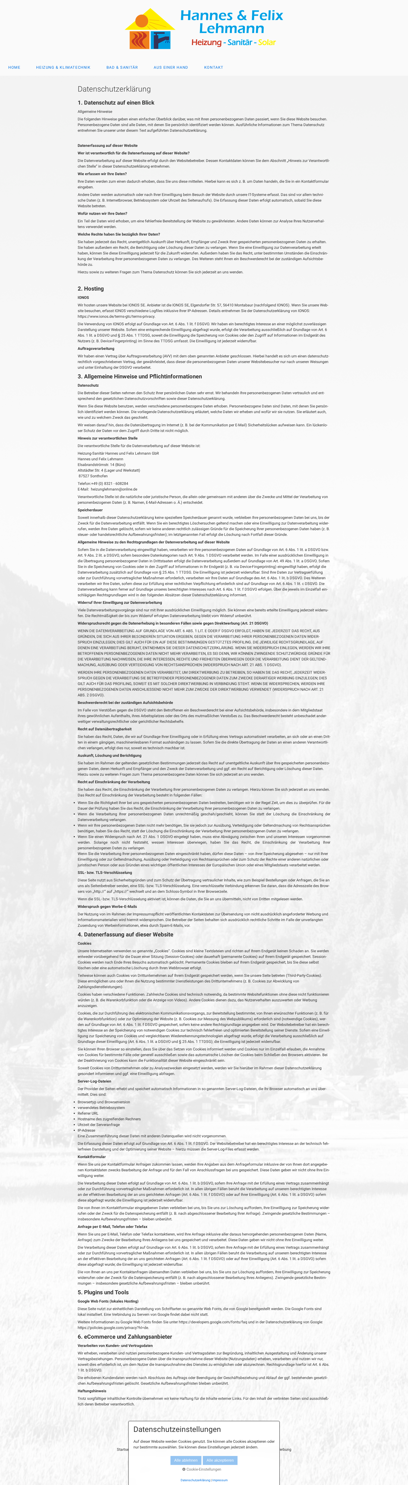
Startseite (125, 1449)
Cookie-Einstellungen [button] (203, 1469)
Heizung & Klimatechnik (63, 67)
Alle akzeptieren (220, 1460)
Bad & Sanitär (122, 67)
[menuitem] (14, 67)
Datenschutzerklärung (195, 1480)
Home (14, 67)
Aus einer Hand (171, 67)
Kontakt (214, 67)
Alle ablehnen (186, 1460)
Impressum (220, 1480)
